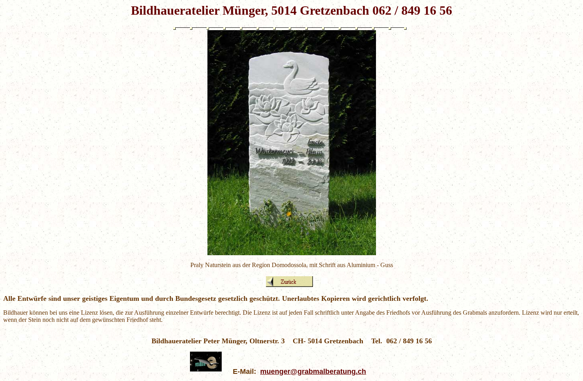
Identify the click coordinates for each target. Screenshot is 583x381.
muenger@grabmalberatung (308, 371)
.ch (361, 371)
